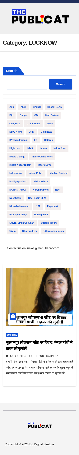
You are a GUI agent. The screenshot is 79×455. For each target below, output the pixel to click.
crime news (33, 123)
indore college (17, 156)
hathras (48, 140)
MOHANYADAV (17, 189)
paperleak (52, 206)
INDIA (30, 148)
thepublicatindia (45, 356)
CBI (36, 115)
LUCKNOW (12, 335)
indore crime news (42, 156)
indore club (59, 148)
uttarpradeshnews (54, 231)
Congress (14, 123)
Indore (43, 148)
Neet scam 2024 (37, 198)
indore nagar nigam (20, 165)
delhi (31, 131)
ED (35, 140)
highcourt (14, 148)
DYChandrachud (18, 140)
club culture (52, 115)
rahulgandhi (41, 214)
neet (57, 189)
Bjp (11, 115)
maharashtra (41, 181)
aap (11, 107)
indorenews (15, 173)
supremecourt (49, 223)
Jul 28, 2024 (18, 356)
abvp (23, 107)
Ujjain (12, 231)
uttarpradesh (29, 231)
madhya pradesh (59, 173)
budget (24, 115)
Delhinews (46, 131)
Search (11, 71)
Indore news (45, 165)
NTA (38, 206)
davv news (15, 131)
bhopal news (54, 107)
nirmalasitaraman (19, 206)
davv (50, 123)
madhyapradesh (18, 181)
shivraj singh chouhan (21, 223)
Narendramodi (41, 189)
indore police (36, 173)
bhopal (37, 107)
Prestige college (18, 214)
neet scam (15, 198)
